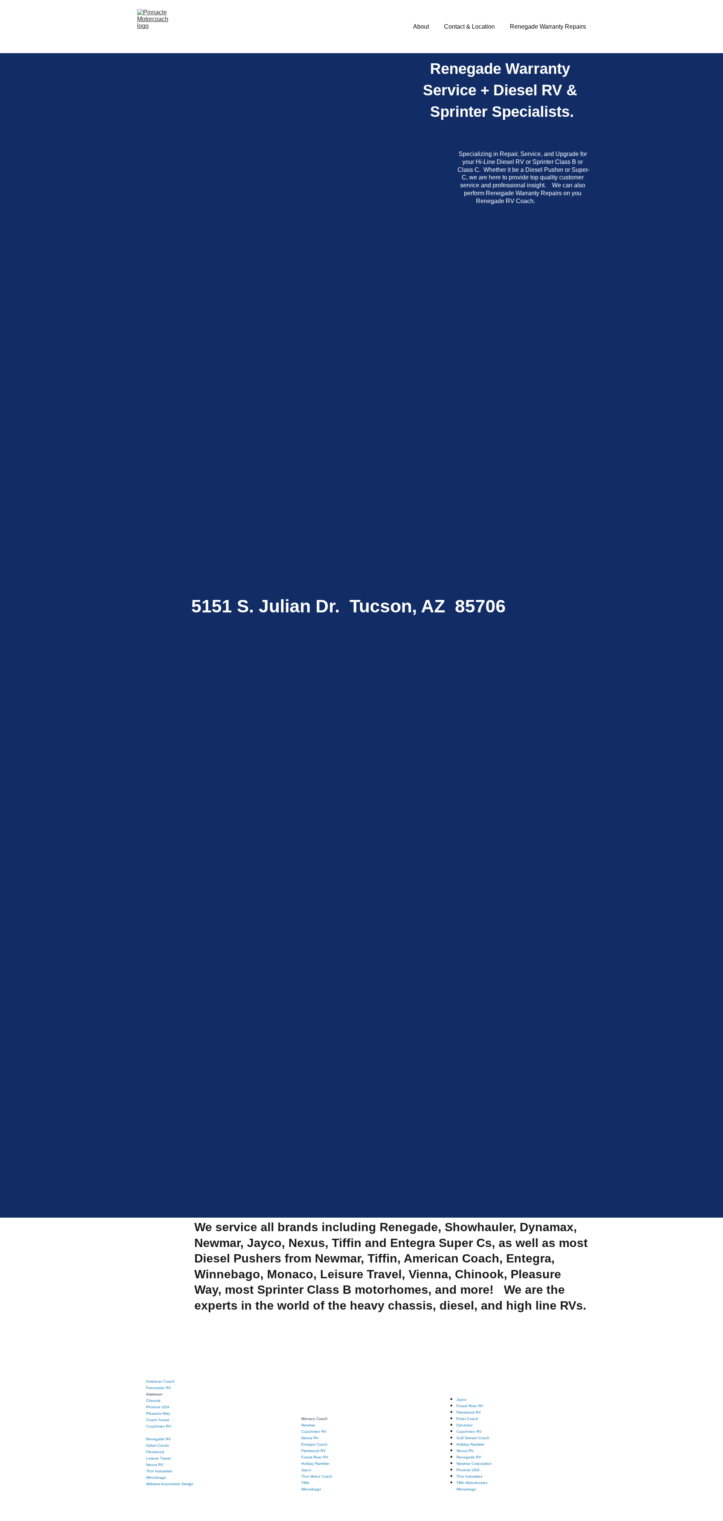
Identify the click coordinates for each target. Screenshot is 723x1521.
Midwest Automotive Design (170, 1484)
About (421, 26)
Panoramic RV (158, 1388)
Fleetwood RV (313, 1451)
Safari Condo (157, 1445)
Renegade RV (158, 1439)
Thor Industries (159, 1471)
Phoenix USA (157, 1407)
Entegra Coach (314, 1444)
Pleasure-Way (158, 1413)
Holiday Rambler (315, 1463)
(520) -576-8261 (260, 489)
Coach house (157, 1420)
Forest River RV (314, 1457)
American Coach (160, 1381)
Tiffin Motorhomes (471, 1483)
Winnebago (311, 1489)
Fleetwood (155, 1452)
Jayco (306, 1470)
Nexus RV (154, 1465)
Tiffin (305, 1483)
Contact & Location (469, 26)
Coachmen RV (158, 1426)
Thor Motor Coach (317, 1476)
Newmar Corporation (474, 1463)
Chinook (153, 1401)
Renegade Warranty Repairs (548, 26)
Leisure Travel (158, 1458)
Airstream (154, 1394)
